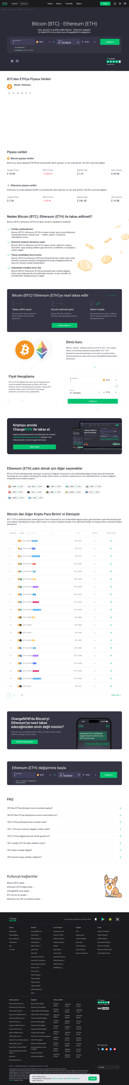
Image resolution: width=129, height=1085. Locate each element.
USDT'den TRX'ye (68, 1005)
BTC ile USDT (29, 564)
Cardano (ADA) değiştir (38, 1025)
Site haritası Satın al (15, 1060)
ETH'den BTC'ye (56, 1027)
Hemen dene (34, 447)
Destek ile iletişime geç (24, 742)
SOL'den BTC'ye (56, 1050)
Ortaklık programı (59, 942)
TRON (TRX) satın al (15, 1036)
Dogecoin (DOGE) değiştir (39, 1029)
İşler (10, 946)
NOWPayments (58, 960)
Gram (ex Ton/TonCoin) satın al (18, 1040)
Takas (50, 4)
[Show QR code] (117, 919)
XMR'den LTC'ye (67, 1028)
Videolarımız (13, 942)
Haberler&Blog (13, 935)
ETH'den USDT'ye (78, 1028)
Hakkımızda (12, 931)
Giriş (105, 4)
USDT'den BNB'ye (79, 1016)
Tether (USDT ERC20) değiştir (40, 1011)
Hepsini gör (115, 695)
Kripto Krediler (35, 978)
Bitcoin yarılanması (82, 953)
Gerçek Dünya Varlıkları (38, 964)
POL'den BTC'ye (78, 1050)
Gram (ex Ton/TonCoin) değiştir (40, 1036)
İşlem (32, 993)
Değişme (110, 42)
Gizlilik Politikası (102, 938)
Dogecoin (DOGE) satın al (17, 1025)
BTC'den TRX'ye (78, 1033)
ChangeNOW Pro (36, 931)
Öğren (79, 4)
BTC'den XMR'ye (56, 1004)
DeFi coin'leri (35, 971)
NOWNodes (57, 967)
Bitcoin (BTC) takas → (17, 883)
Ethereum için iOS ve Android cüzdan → (25, 899)
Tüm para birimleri (36, 1053)
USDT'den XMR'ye (56, 1016)
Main (3, 9)
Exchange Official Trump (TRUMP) (38, 1048)
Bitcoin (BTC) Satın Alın (16, 1003)
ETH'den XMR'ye (56, 1021)
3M (22, 93)
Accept (92, 1078)
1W (13, 93)
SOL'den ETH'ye (78, 1005)
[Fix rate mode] (78, 42)
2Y (30, 93)
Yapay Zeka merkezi (37, 957)
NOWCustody (58, 964)
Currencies (11, 9)
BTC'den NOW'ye (78, 1039)
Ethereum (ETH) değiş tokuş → (21, 887)
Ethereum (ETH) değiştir (38, 1007)
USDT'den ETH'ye (79, 1011)
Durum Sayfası (80, 949)
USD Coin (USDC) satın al (16, 1018)
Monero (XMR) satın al (16, 1032)
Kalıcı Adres (34, 935)
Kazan (59, 4)
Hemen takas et (64, 325)
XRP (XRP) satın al (15, 1022)
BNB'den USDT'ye (67, 1056)
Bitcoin (20, 9)
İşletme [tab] (24, 4)
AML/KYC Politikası (103, 931)
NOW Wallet (34, 942)
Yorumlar (12, 949)
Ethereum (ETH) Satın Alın (17, 1007)
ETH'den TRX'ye (78, 1045)
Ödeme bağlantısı (36, 989)
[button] (43, 42)
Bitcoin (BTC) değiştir (37, 1003)
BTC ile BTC (30, 541)
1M (18, 93)
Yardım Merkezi (80, 946)
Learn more (110, 296)
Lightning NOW (35, 986)
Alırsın (60, 40)
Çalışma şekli (80, 935)
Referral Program (59, 938)
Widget (56, 946)
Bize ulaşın (79, 942)
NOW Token (34, 949)
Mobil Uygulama (36, 938)
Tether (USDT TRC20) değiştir (40, 1014)
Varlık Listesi (57, 953)
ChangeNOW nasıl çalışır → (19, 891)
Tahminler (34, 953)
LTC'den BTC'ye (67, 1039)
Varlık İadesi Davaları (103, 953)
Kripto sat (12, 1056)
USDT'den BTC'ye (56, 1055)
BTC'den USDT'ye (56, 1010)
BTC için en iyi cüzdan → (18, 895)
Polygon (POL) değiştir (38, 1032)
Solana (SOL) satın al (15, 1043)
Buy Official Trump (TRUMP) (17, 1047)
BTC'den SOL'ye (78, 1056)
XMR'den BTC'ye (56, 1033)
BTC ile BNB (28, 617)
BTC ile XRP (27, 633)
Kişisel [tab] (14, 4)
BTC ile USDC (29, 648)
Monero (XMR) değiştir (38, 1022)
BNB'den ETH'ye (56, 1038)
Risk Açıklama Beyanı (104, 942)
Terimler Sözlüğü (81, 938)
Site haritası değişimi (37, 1056)
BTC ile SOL (27, 686)
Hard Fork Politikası (103, 946)
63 (22, 695)
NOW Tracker (35, 946)
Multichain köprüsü (60, 957)
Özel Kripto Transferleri (38, 960)
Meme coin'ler (35, 967)
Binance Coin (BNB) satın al (17, 1014)
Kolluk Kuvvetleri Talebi (104, 949)
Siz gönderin (17, 40)
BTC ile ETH (29, 548)
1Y (26, 93)
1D (9, 93)
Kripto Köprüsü (36, 975)
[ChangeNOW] (4, 3)
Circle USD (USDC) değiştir (39, 1018)
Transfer (69, 4)
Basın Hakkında (14, 938)
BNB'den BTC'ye (67, 1022)
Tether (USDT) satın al (15, 1011)
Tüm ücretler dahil (20, 47)
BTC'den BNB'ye (67, 1045)
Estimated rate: (19, 50)
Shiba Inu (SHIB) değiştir (38, 1043)
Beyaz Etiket (57, 949)
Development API (59, 931)
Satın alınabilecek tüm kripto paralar (18, 1052)
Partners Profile (58, 935)
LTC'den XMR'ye (67, 1011)
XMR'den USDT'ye (67, 1050)
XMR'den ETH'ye (67, 1033)
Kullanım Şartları (102, 935)
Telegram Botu (35, 982)
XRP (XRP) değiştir (37, 1040)
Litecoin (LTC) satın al (15, 1029)
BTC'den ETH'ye (56, 1044)
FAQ (77, 931)
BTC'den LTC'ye (78, 1022)
